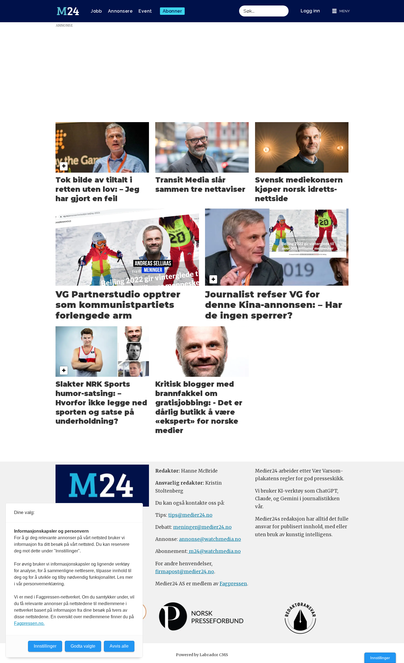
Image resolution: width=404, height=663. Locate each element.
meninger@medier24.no (202, 527)
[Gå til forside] (68, 11)
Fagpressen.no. (29, 623)
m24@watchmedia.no (214, 551)
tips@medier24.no (190, 515)
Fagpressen (233, 584)
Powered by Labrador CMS (202, 654)
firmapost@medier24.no (184, 572)
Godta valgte (83, 646)
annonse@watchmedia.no (210, 539)
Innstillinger (380, 658)
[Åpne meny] (341, 11)
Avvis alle (119, 646)
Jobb (96, 11)
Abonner (172, 11)
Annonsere (120, 11)
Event (145, 11)
